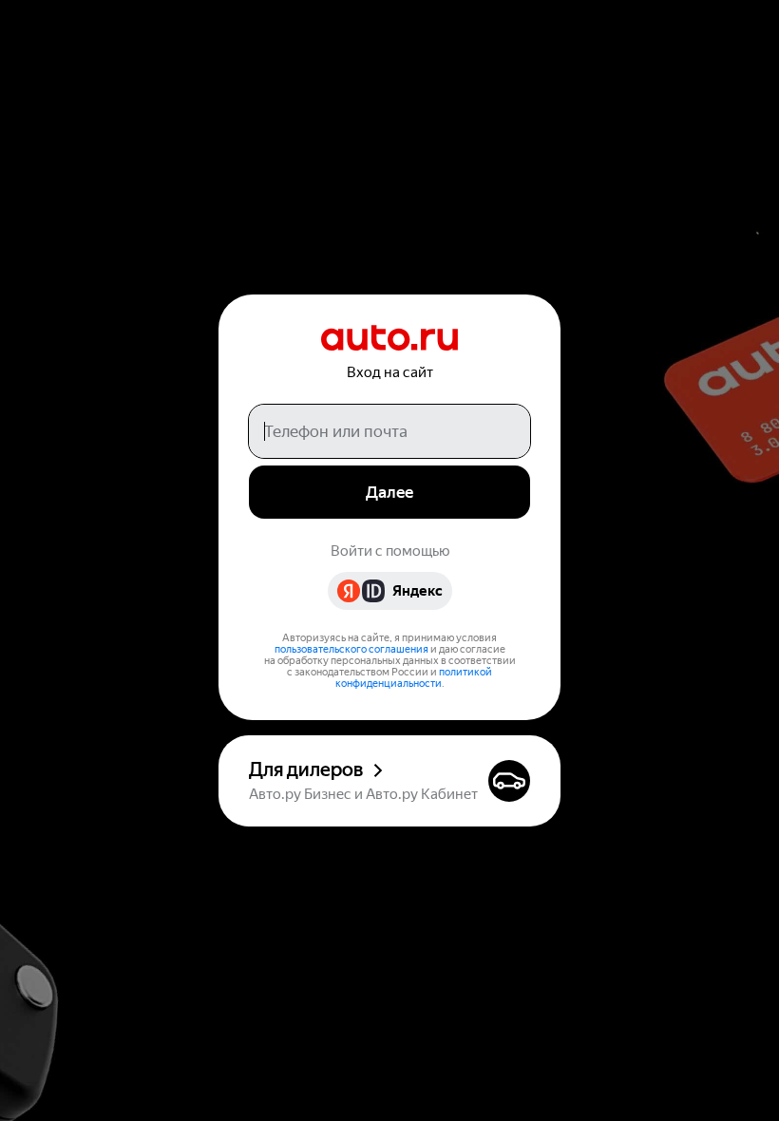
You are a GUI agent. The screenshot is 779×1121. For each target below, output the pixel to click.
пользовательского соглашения (351, 649)
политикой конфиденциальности (414, 678)
